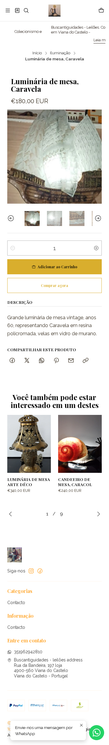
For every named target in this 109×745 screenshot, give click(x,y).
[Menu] (8, 10)
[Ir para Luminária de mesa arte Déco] (29, 444)
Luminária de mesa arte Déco (28, 481)
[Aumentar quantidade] (96, 248)
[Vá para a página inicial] (54, 11)
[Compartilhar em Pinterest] (56, 360)
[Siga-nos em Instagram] (31, 571)
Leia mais (86, 40)
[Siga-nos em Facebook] (40, 571)
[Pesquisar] (26, 10)
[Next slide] (97, 218)
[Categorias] (17, 10)
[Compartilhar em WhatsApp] (42, 360)
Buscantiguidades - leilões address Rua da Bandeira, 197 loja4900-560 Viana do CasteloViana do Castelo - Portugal (48, 667)
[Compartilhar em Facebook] (12, 360)
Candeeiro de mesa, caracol (75, 481)
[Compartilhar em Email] (71, 360)
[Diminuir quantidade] (13, 248)
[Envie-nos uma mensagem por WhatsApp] (96, 732)
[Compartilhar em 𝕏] (27, 360)
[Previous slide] (11, 218)
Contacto (16, 602)
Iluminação (60, 53)
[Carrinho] (101, 10)
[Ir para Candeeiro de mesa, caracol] (80, 444)
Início (37, 53)
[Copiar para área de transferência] (86, 360)
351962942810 (28, 651)
